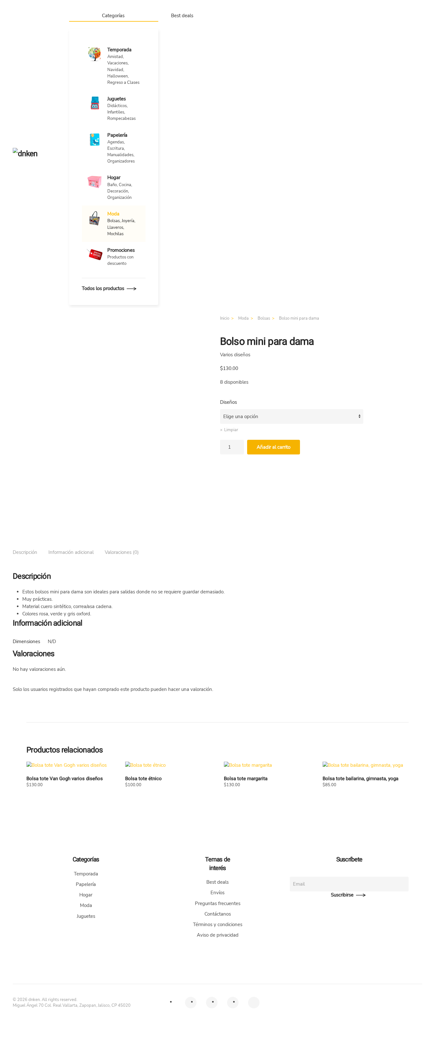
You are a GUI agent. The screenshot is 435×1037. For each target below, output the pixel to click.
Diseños (228, 402)
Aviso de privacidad (218, 935)
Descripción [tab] (25, 552)
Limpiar (231, 430)
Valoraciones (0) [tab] (122, 552)
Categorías (113, 15)
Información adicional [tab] (71, 552)
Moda (86, 905)
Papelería (86, 884)
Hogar (85, 895)
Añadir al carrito (273, 447)
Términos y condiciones (217, 924)
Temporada (86, 874)
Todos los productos (103, 288)
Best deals (182, 15)
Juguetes (86, 916)
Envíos (217, 892)
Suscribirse (342, 895)
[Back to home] (34, 154)
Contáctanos (217, 914)
